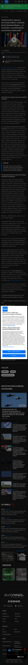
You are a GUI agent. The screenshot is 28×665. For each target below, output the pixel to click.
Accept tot (14, 355)
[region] (14, 332)
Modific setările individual (14, 351)
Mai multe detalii (11, 325)
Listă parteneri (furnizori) (8, 346)
